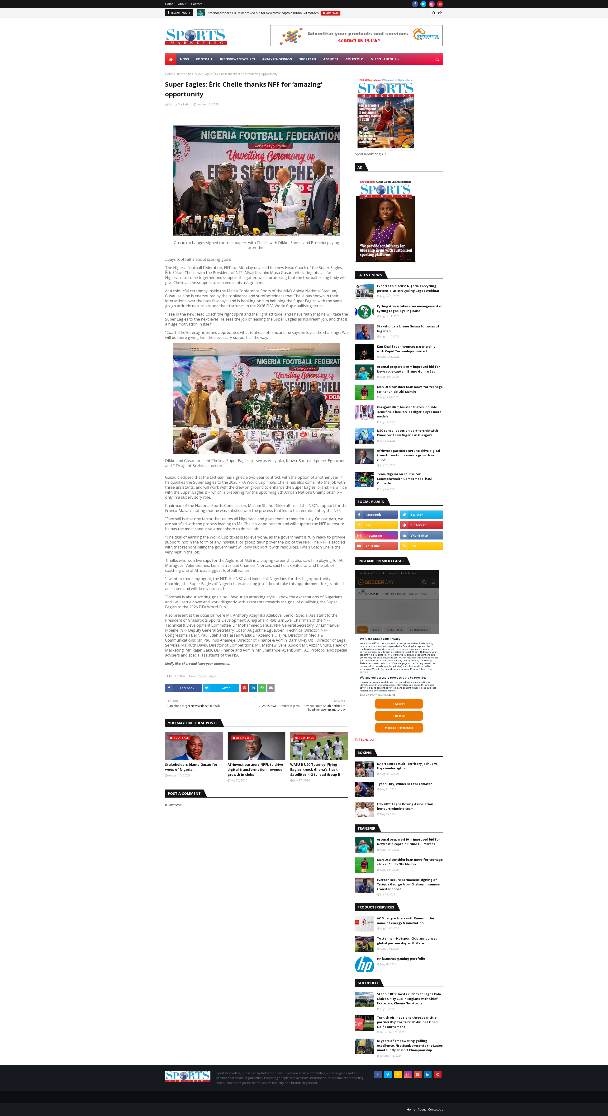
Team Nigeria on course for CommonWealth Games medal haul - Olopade (405, 478)
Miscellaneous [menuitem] (383, 59)
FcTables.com (365, 739)
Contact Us (435, 1109)
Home (169, 4)
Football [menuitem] (204, 59)
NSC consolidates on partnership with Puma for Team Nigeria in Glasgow (407, 432)
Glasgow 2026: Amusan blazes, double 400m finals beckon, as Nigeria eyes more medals (409, 411)
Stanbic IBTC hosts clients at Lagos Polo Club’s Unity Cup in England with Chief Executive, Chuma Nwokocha (409, 998)
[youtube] (376, 546)
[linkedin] (428, 1074)
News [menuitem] (184, 59)
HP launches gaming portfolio (401, 958)
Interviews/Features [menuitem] (237, 59)
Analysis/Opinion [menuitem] (277, 59)
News (192, 676)
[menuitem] (170, 59)
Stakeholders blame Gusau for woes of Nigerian (191, 767)
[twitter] (423, 4)
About (182, 4)
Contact (196, 4)
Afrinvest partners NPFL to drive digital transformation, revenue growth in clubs (255, 769)
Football (180, 676)
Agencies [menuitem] (330, 59)
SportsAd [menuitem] (307, 59)
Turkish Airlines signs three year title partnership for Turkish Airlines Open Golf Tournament (407, 1022)
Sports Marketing (179, 104)
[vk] (421, 535)
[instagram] (432, 4)
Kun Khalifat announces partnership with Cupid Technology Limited (406, 348)
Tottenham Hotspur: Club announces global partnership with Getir (407, 940)
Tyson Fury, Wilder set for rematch (404, 784)
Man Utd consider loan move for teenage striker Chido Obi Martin (254, 16)
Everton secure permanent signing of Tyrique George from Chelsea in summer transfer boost (409, 884)
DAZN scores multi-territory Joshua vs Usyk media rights (407, 766)
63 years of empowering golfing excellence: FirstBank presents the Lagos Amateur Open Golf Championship (410, 1045)
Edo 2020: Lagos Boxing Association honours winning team (405, 806)
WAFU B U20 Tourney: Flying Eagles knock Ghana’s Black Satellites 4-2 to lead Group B (315, 769)
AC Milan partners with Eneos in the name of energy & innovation (405, 920)
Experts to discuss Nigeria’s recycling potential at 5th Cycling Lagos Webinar (408, 288)
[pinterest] (440, 4)
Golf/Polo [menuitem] (354, 59)
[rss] (376, 525)
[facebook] (415, 4)
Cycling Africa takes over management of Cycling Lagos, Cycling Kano (410, 308)
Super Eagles (184, 74)
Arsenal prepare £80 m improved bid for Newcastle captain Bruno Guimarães (408, 369)
